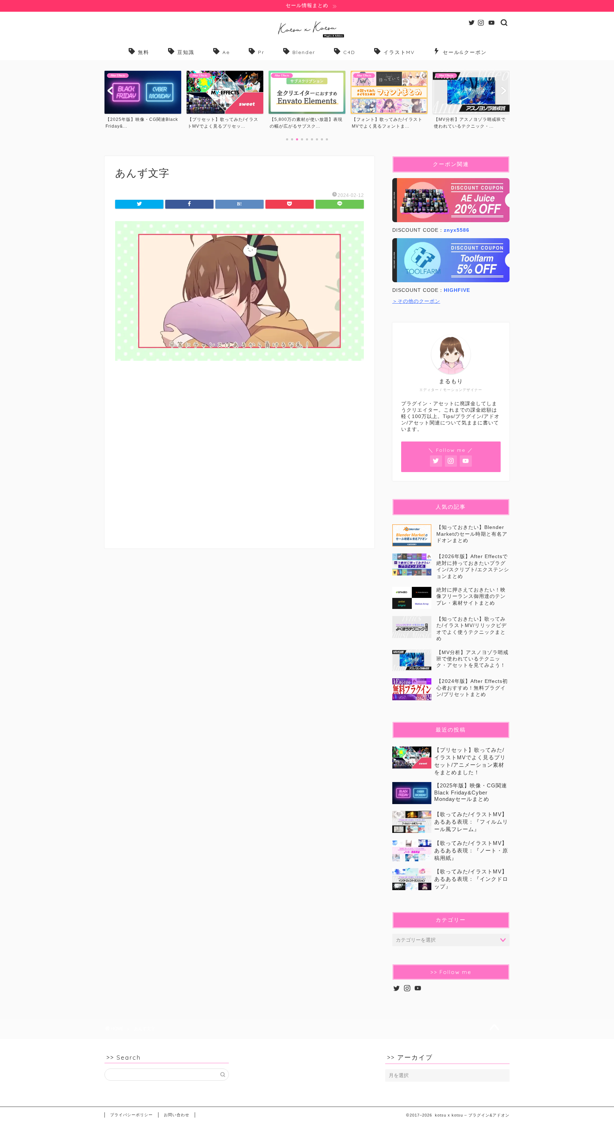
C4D (349, 52)
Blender (303, 52)
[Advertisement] (239, 460)
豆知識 (185, 52)
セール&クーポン (465, 52)
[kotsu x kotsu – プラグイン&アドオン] (307, 37)
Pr (261, 52)
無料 (143, 52)
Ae (226, 52)
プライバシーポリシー (131, 1115)
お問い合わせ (176, 1115)
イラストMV (399, 52)
